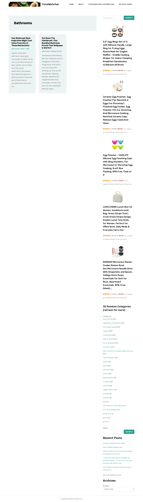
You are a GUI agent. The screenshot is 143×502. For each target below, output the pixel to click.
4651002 (115, 236)
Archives (106, 486)
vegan (105, 331)
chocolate (107, 335)
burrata (106, 394)
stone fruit (107, 414)
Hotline (106, 385)
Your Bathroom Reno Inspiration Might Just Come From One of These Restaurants (21, 42)
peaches (106, 370)
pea (104, 401)
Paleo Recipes (108, 357)
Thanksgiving (108, 327)
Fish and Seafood (110, 410)
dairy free (106, 319)
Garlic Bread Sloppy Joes (112, 447)
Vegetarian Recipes (111, 323)
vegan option (108, 389)
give (104, 421)
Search (129, 18)
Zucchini (106, 347)
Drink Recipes (108, 343)
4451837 (115, 294)
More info (123, 74)
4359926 (115, 180)
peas (105, 366)
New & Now (107, 339)
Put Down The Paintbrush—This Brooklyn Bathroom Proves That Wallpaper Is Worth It (52, 43)
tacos (105, 362)
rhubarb (106, 382)
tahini (105, 373)
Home (71, 4)
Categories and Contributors (101, 4)
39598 (114, 129)
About (81, 4)
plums (105, 417)
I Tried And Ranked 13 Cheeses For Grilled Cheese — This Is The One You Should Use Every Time (117, 460)
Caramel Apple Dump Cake (114, 443)
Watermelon (108, 378)
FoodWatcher (50, 4)
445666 (114, 70)
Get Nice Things (125, 4)
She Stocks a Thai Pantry (113, 405)
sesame (106, 398)
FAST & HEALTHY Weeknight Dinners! (118, 351)
